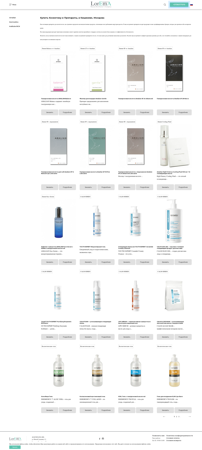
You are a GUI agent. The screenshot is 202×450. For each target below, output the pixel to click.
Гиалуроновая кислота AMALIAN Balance (56, 98)
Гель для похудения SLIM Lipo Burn (170, 396)
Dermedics (13, 22)
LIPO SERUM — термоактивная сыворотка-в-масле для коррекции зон (134, 322)
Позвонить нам (158, 436)
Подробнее (67, 112)
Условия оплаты (172, 438)
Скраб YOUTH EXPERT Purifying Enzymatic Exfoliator (56, 322)
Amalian (12, 18)
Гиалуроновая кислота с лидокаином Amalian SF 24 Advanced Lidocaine (135, 172)
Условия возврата (173, 440)
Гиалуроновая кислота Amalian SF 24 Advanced (135, 98)
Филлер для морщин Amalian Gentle (93, 98)
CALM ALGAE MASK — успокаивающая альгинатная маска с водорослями (170, 322)
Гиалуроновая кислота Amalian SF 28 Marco (173, 98)
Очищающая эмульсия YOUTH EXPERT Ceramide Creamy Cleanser (135, 247)
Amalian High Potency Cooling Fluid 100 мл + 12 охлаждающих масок (173, 172)
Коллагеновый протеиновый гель (92, 396)
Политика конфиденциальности (179, 436)
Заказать (49, 112)
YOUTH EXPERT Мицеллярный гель (92, 247)
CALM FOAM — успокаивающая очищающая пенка (95, 322)
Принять (14, 447)
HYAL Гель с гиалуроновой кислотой (131, 396)
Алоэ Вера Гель (47, 396)
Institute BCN (14, 26)
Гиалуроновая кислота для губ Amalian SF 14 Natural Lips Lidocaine (57, 172)
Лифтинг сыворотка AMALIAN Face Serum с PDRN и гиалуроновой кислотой (57, 247)
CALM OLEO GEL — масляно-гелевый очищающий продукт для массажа (170, 247)
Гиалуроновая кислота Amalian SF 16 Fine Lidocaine (95, 172)
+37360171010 (179, 5)
